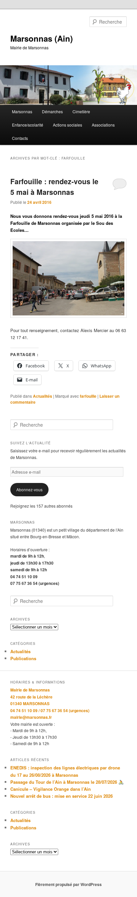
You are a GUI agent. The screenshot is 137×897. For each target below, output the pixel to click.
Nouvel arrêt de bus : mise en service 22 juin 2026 (61, 796)
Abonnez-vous (29, 489)
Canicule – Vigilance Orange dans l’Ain (50, 789)
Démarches (52, 111)
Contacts (20, 138)
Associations (103, 125)
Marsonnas (22, 111)
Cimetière (81, 111)
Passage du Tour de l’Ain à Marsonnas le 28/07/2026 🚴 (67, 782)
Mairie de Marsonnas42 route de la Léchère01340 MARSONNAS (31, 696)
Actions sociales (67, 125)
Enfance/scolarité (27, 125)
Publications (23, 658)
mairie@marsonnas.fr (31, 717)
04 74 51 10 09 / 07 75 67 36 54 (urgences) (49, 710)
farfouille (88, 396)
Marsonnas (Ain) (41, 38)
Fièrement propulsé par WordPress (68, 884)
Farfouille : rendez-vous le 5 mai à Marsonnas (54, 186)
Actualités (42, 396)
